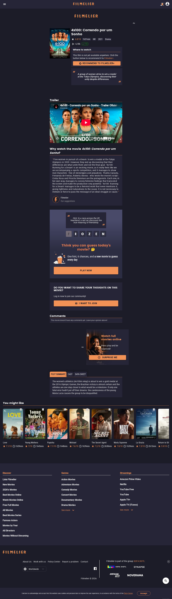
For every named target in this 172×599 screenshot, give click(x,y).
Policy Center (128, 593)
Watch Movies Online (13, 500)
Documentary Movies (71, 500)
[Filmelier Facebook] (95, 569)
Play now (86, 270)
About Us (27, 561)
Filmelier (64, 197)
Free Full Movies (11, 505)
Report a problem (70, 561)
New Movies (9, 484)
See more (65, 510)
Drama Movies (68, 505)
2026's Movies (10, 489)
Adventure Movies (70, 484)
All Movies (8, 510)
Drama (108, 39)
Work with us (39, 561)
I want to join (88, 303)
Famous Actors (10, 520)
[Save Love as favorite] (20, 409)
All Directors (9, 530)
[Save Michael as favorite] (87, 409)
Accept (143, 593)
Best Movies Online (12, 495)
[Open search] (166, 580)
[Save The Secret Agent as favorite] (109, 409)
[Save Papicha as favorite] (65, 409)
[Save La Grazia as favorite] (153, 409)
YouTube (124, 494)
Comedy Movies (69, 489)
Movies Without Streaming (15, 535)
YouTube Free (127, 489)
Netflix (123, 484)
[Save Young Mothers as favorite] (43, 409)
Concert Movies (69, 495)
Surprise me (109, 357)
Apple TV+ (125, 499)
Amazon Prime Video (130, 479)
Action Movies (68, 479)
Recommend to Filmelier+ (98, 63)
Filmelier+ (109, 58)
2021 (100, 39)
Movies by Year (10, 525)
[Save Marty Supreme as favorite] (131, 409)
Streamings (125, 473)
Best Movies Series (12, 515)
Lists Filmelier (9, 479)
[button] (43, 569)
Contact (84, 561)
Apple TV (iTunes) (129, 504)
